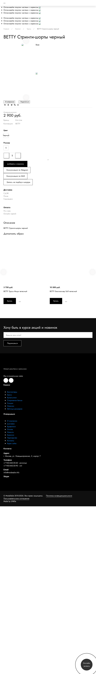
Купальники (12, 397)
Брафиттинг (11, 426)
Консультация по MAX (16, 176)
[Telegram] (11, 104)
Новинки (10, 406)
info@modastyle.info (11, 472)
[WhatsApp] (18, 104)
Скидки (10, 403)
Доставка (11, 423)
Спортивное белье (14, 400)
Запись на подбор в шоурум (18, 182)
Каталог (18, 29)
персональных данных (68, 539)
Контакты (10, 440)
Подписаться (12, 343)
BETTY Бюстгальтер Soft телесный (63, 291)
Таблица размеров (14, 408)
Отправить (48, 545)
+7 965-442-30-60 (11, 463)
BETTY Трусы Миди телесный (15, 291)
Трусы (29, 29)
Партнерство (12, 437)
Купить (9, 301)
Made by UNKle (10, 501)
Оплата (10, 429)
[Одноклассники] (8, 104)
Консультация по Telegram (17, 170)
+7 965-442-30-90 (11, 465)
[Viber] (14, 104)
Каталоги (10, 435)
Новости (10, 432)
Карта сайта (11, 443)
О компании (12, 421)
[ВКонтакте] (5, 104)
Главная (7, 29)
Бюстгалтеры (12, 392)
